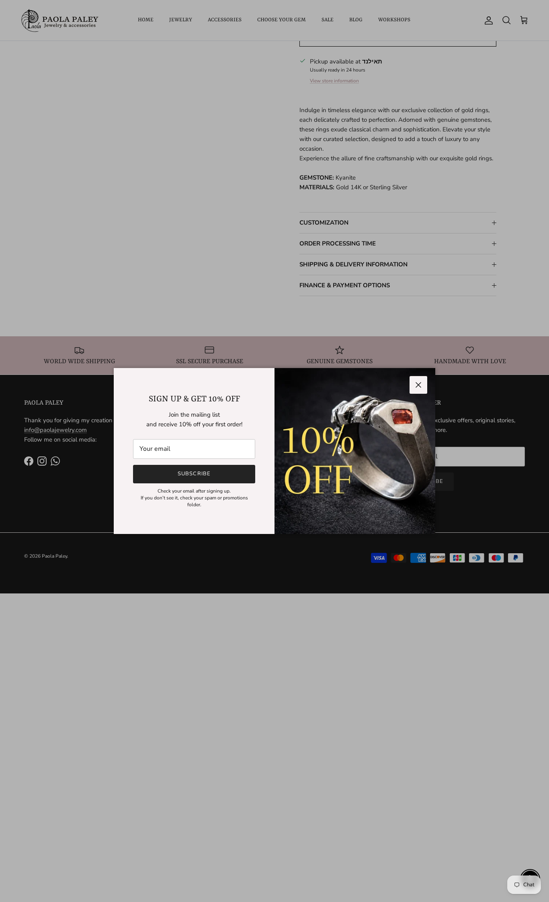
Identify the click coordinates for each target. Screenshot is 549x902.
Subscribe (194, 473)
